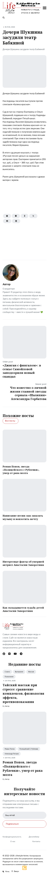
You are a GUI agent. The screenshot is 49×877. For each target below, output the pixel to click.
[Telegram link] (21, 654)
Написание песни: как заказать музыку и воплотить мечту (23, 517)
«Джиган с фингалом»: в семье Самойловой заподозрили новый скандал (22, 370)
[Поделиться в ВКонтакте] (7, 216)
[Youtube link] (15, 654)
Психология (9, 677)
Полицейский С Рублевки (28, 749)
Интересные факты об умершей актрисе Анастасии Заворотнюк (23, 563)
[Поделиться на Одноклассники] (24, 216)
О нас (12, 841)
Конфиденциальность (12, 836)
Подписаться (12, 823)
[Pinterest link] (4, 654)
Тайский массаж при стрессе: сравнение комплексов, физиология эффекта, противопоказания (23, 693)
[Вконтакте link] (9, 654)
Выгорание (19, 672)
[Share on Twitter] (33, 216)
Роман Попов (10, 749)
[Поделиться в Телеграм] (16, 216)
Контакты (36, 841)
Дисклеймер (34, 836)
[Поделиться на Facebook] (7, 221)
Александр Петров (12, 754)
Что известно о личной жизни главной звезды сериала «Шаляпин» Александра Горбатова (28, 393)
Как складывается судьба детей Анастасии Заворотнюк (23, 609)
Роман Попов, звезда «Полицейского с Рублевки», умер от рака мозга (21, 470)
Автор (6, 284)
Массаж (31, 672)
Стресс (7, 672)
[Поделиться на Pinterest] (16, 221)
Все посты (10, 420)
